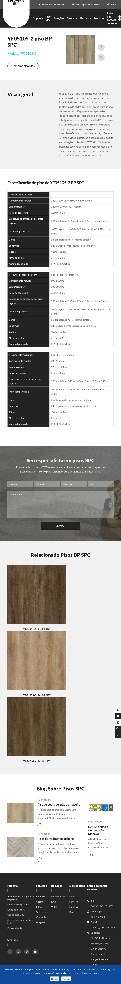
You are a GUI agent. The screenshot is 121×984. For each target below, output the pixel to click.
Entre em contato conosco (112, 18)
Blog (71, 912)
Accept (66, 978)
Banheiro (40, 896)
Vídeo (54, 906)
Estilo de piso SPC (16, 909)
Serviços (72, 18)
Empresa (37, 18)
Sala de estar (42, 912)
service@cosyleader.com (87, 4)
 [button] (101, 57)
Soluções (59, 18)
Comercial (41, 917)
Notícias (99, 18)
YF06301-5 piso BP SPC (37, 629)
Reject (54, 978)
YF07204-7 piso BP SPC (37, 761)
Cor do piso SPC (15, 914)
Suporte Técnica (59, 896)
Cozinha (40, 901)
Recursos (85, 18)
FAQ (53, 901)
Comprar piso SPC (23, 65)
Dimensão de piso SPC (18, 904)
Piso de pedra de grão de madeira (58, 804)
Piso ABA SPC (14, 927)
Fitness (40, 906)
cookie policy (78, 973)
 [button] (101, 47)
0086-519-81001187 (53, 4)
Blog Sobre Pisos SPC (60, 788)
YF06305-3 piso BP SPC (37, 695)
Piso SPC (48, 18)
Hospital (40, 922)
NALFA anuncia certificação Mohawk (98, 830)
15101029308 (98, 916)
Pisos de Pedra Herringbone (55, 838)
